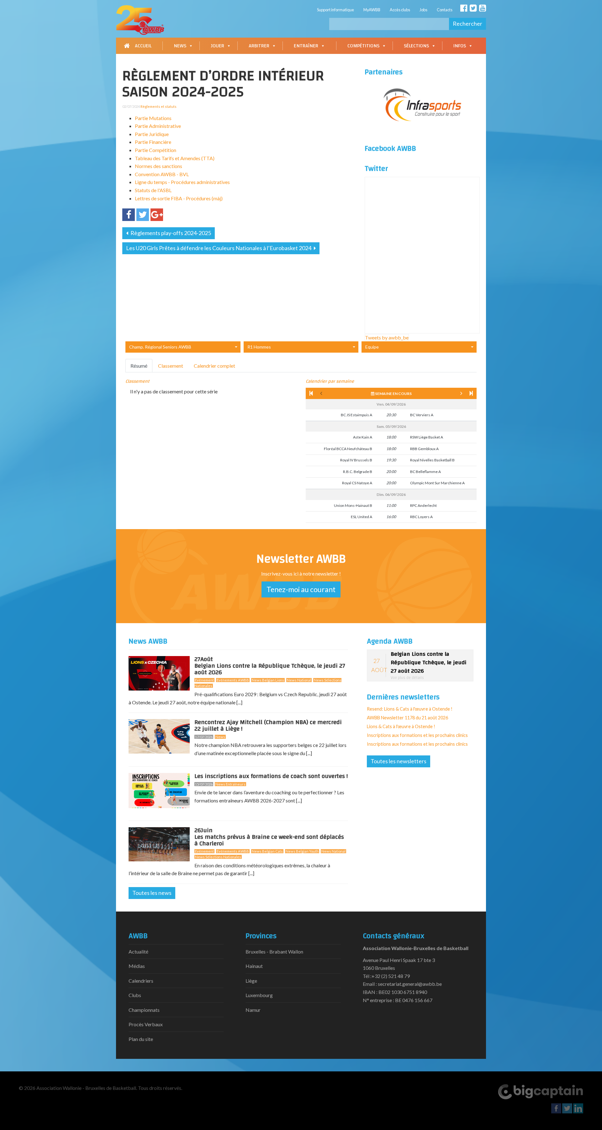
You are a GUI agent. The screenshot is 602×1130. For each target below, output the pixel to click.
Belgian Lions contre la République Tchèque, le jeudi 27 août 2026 (269, 667)
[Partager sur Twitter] (142, 214)
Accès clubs (400, 9)
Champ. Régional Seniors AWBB (160, 347)
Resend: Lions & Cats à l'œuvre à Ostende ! (409, 709)
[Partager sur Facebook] (128, 214)
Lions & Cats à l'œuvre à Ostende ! (401, 726)
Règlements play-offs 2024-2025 (170, 232)
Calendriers (141, 981)
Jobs (423, 9)
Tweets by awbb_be (387, 337)
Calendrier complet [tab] (214, 366)
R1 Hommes (259, 347)
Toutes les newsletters (398, 761)
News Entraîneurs (230, 784)
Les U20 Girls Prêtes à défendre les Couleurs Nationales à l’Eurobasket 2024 (219, 247)
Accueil (143, 45)
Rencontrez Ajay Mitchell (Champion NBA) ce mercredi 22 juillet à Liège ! (268, 725)
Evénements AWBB (233, 680)
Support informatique (335, 9)
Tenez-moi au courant (301, 589)
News (180, 45)
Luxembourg (259, 995)
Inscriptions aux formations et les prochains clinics (417, 735)
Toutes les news (152, 892)
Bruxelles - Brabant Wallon (274, 951)
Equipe (372, 347)
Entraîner (306, 45)
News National (299, 680)
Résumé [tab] (138, 366)
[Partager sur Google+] (156, 214)
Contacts (444, 9)
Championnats (144, 1010)
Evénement (204, 680)
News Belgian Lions (268, 680)
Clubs (135, 995)
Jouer (217, 45)
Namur (253, 1010)
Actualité (138, 951)
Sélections (416, 45)
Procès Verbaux (146, 1024)
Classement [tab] (170, 366)
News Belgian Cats (267, 851)
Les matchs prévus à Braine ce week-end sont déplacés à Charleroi (269, 838)
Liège (251, 981)
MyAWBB (371, 9)
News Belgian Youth (302, 851)
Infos (459, 45)
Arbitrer (259, 45)
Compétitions (363, 45)
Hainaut (254, 966)
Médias (137, 966)
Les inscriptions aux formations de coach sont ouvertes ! (271, 776)
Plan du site (141, 1039)
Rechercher (467, 23)
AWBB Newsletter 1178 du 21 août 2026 (407, 717)
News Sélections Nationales (218, 857)
